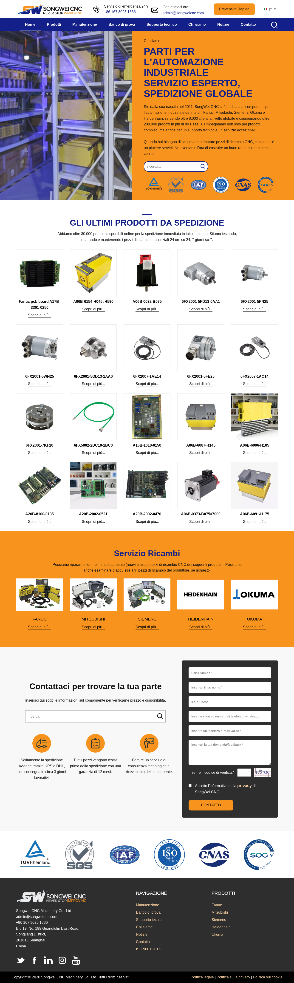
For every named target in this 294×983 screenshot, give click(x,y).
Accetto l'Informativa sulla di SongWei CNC (225, 788)
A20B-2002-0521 (93, 514)
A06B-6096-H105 (254, 445)
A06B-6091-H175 (254, 514)
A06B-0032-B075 (147, 301)
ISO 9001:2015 (148, 949)
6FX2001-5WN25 (39, 376)
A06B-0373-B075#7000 (200, 514)
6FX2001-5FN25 (254, 301)
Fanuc (217, 905)
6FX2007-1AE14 (147, 376)
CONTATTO (211, 805)
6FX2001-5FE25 (201, 376)
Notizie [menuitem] (223, 24)
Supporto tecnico (150, 920)
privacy (244, 785)
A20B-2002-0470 (147, 514)
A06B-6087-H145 (200, 445)
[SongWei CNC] (50, 9)
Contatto (143, 942)
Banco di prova (148, 912)
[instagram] (62, 960)
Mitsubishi (220, 912)
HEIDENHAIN (201, 619)
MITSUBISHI (93, 619)
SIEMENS (147, 619)
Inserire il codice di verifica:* (212, 772)
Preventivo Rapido (234, 9)
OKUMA (254, 619)
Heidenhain (221, 927)
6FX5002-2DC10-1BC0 (93, 445)
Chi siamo (144, 927)
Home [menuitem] (30, 24)
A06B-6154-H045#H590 (93, 301)
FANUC (40, 619)
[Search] (203, 166)
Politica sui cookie (268, 977)
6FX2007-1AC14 (254, 376)
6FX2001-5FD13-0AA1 (201, 301)
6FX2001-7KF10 (39, 445)
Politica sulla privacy (233, 977)
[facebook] (34, 960)
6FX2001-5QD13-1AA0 (93, 376)
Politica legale (202, 977)
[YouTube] (76, 960)
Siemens (219, 920)
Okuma (217, 934)
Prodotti (223, 893)
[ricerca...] (160, 716)
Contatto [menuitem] (248, 24)
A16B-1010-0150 (147, 445)
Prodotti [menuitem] (54, 24)
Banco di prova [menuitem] (121, 24)
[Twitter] (20, 960)
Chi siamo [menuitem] (197, 24)
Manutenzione (147, 905)
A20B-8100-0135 (39, 514)
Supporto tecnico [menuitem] (162, 24)
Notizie (141, 934)
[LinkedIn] (48, 960)
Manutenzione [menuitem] (84, 24)
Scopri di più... (39, 315)
